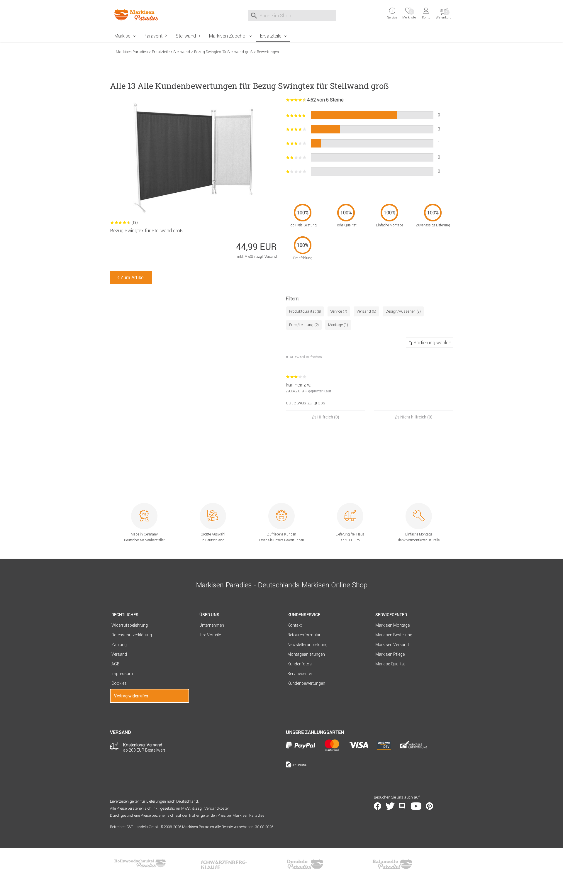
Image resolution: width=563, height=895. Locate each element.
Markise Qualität (390, 664)
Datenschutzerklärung (131, 635)
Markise (122, 36)
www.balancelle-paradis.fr (392, 864)
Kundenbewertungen (306, 683)
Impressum (122, 673)
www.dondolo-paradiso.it (305, 864)
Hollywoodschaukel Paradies (140, 864)
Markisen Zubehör (228, 36)
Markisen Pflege (390, 654)
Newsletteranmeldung (307, 644)
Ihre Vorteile (210, 635)
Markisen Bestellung (393, 635)
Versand (119, 654)
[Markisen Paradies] (149, 15)
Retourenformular (303, 635)
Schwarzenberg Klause (223, 864)
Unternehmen (211, 625)
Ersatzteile (271, 36)
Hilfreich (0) (328, 417)
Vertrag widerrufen (131, 696)
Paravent (153, 36)
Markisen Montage (392, 625)
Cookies (119, 683)
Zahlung (119, 644)
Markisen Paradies (132, 51)
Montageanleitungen (306, 654)
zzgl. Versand (266, 256)
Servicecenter (299, 673)
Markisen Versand (392, 644)
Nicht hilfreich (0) (416, 417)
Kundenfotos (299, 664)
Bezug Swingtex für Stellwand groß (223, 51)
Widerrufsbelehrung (129, 625)
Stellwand (186, 36)
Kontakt (294, 625)
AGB (115, 664)
